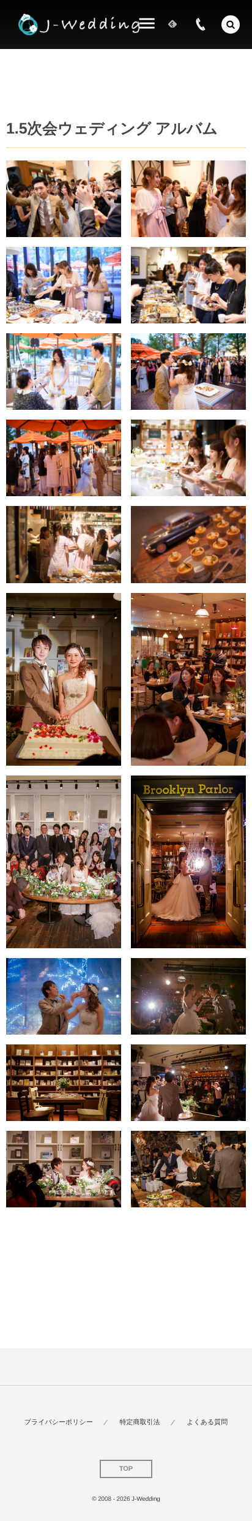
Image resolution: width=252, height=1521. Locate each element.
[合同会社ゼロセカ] (78, 25)
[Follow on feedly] (172, 24)
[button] (230, 24)
